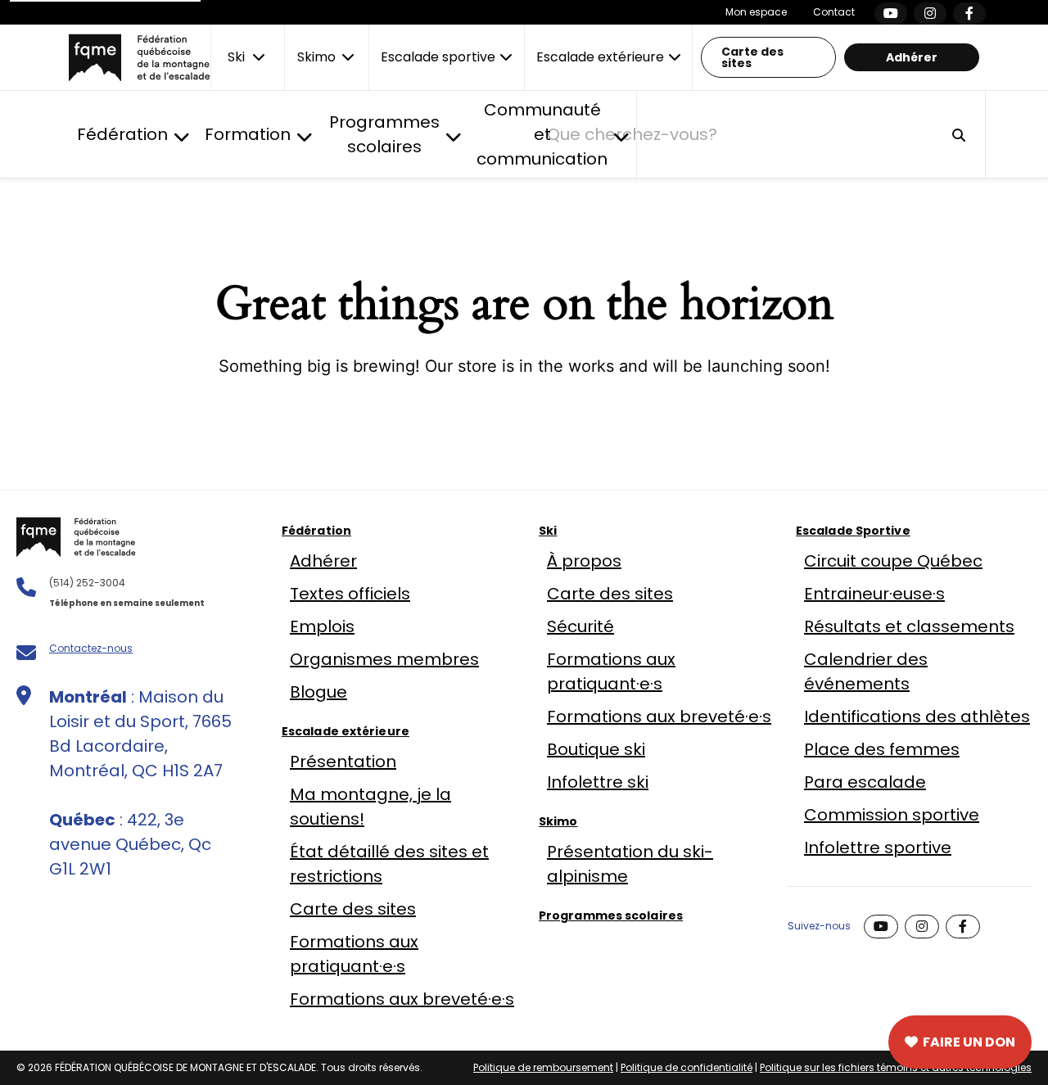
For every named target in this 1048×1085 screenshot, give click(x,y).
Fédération (316, 530)
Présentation (343, 761)
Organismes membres (384, 659)
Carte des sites (752, 57)
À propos (584, 560)
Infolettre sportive (877, 847)
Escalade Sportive (853, 530)
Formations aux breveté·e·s (402, 999)
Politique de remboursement (543, 1067)
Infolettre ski (597, 782)
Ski (548, 530)
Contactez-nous (91, 648)
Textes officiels (350, 593)
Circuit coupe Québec (893, 560)
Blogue (318, 691)
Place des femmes (882, 749)
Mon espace (756, 12)
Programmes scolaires (611, 915)
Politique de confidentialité (686, 1067)
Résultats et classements (909, 626)
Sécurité (580, 626)
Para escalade (865, 782)
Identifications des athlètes (917, 716)
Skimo (558, 821)
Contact (834, 12)
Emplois (322, 626)
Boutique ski (596, 749)
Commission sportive (891, 814)
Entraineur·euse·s (874, 593)
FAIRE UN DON (969, 1042)
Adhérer (911, 57)
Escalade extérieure (345, 731)
